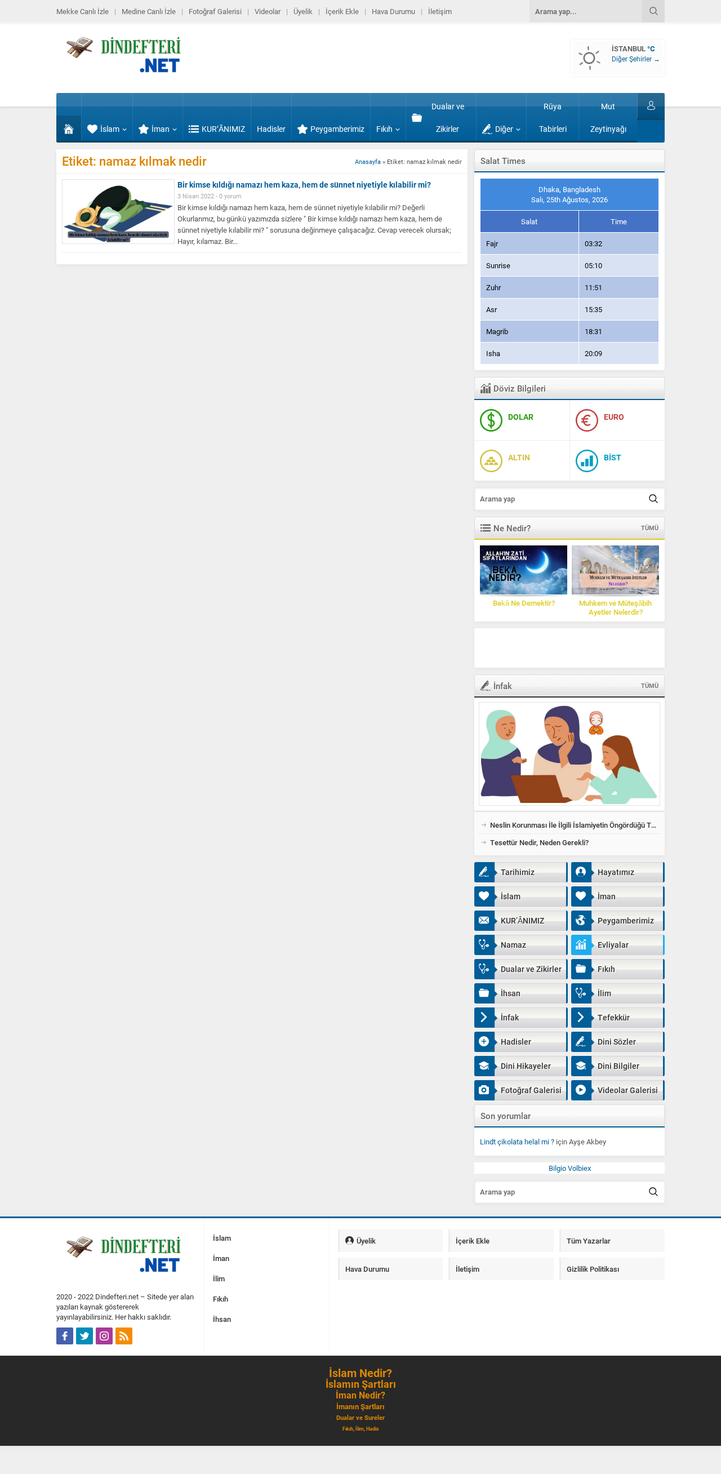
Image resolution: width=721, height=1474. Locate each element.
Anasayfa (368, 161)
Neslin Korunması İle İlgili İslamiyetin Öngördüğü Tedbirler (575, 825)
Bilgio (557, 1168)
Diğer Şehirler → (636, 58)
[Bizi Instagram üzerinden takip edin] (104, 1336)
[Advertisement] (592, 648)
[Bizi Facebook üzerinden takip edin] (64, 1336)
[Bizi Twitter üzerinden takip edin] (84, 1336)
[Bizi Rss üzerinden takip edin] (123, 1336)
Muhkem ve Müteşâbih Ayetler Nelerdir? (615, 607)
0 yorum (230, 196)
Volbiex (579, 1168)
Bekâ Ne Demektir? (524, 602)
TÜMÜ (649, 527)
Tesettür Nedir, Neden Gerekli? (539, 842)
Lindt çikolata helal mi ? (517, 1141)
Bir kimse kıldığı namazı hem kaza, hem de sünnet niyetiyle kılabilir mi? (304, 184)
